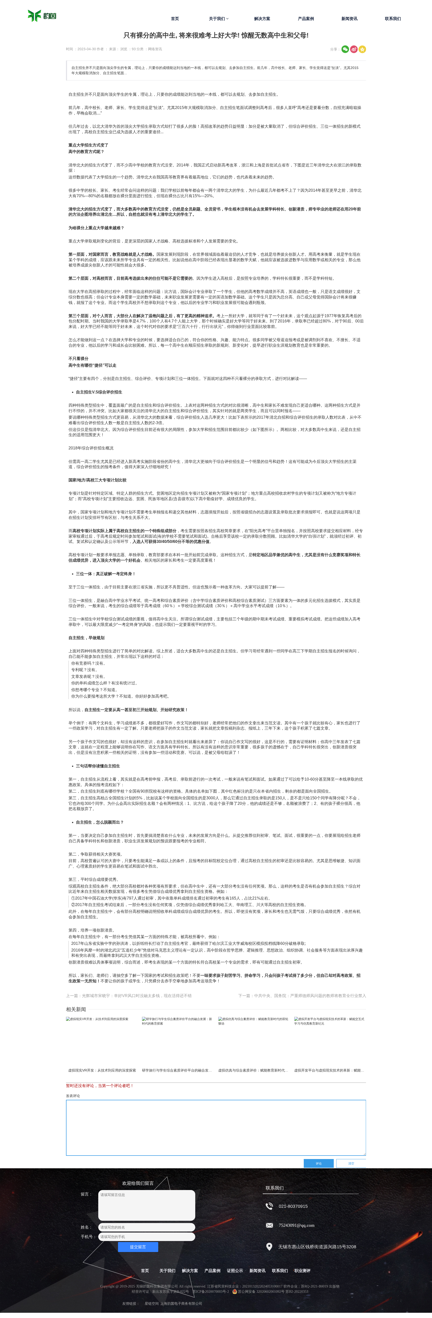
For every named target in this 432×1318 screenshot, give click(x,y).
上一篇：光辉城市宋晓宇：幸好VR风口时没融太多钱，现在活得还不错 (129, 996)
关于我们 (217, 18)
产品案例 (306, 18)
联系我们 (393, 18)
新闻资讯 (350, 18)
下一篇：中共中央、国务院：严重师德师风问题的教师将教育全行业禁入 (302, 996)
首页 (175, 18)
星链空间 (152, 1304)
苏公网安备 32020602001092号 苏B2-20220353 (273, 1292)
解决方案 (262, 18)
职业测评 (302, 1271)
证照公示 (235, 1271)
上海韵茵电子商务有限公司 (181, 1304)
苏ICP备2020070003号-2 (210, 1292)
